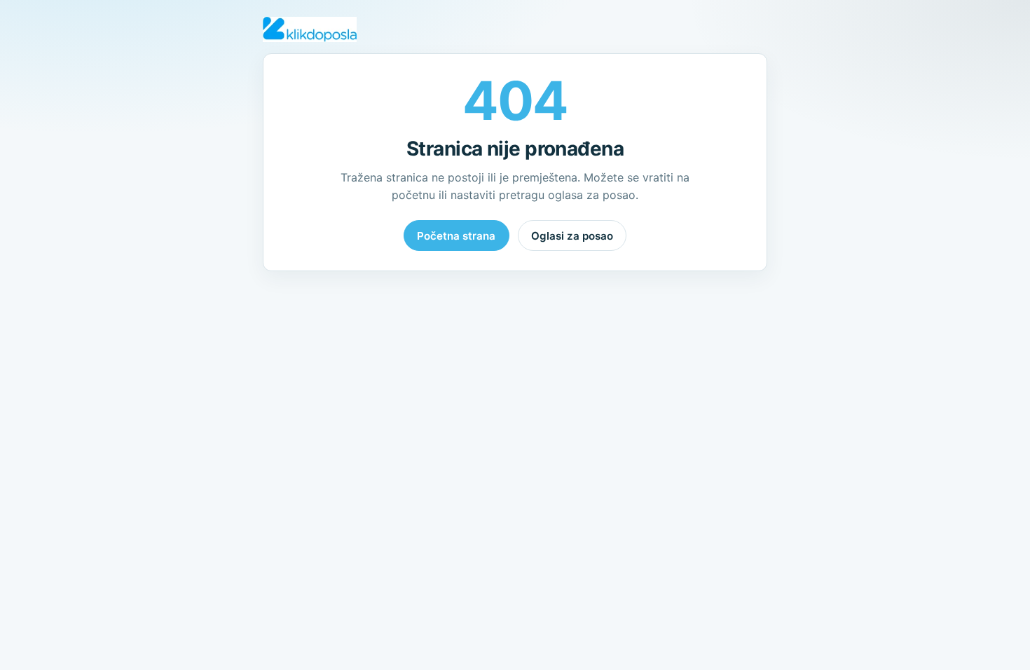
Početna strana (456, 235)
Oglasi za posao (572, 235)
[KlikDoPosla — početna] (310, 29)
